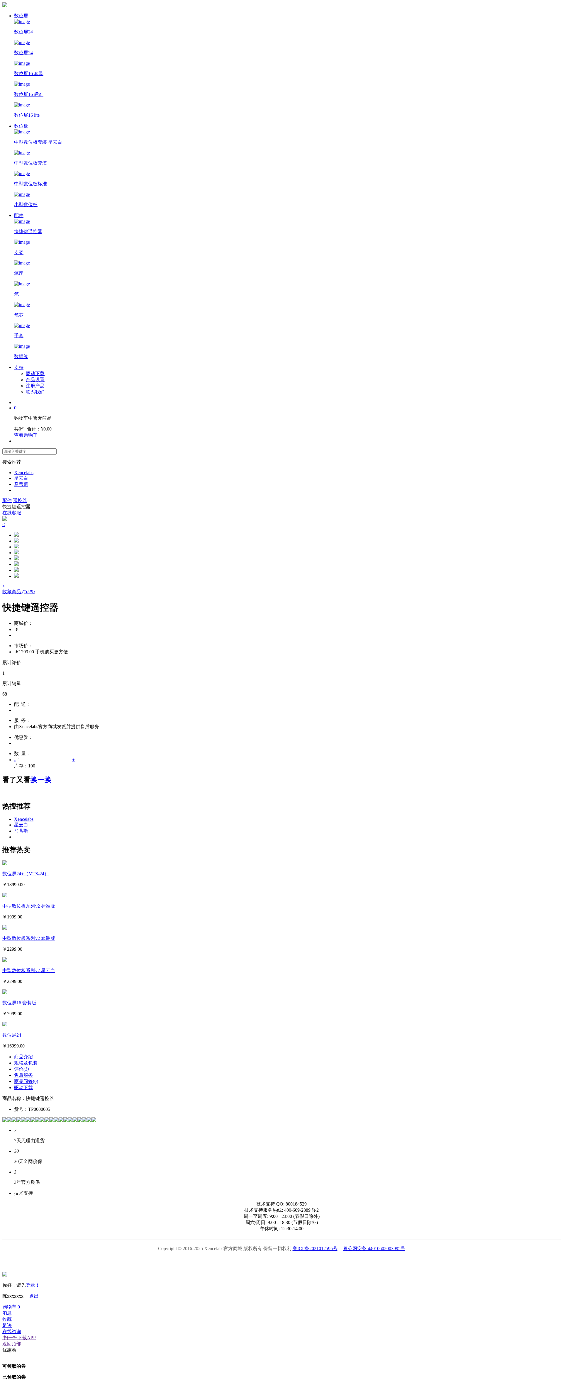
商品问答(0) (26, 1081)
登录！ (33, 1285)
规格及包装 (26, 1062)
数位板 (21, 125)
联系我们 (35, 391)
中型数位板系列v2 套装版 (28, 938)
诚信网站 (315, 1261)
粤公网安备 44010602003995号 (374, 1248)
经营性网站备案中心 (215, 1261)
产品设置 (35, 379)
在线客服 (11, 512)
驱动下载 (35, 373)
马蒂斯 (21, 484)
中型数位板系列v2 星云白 (28, 970)
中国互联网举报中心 (348, 1261)
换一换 (41, 780)
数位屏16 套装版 (19, 1002)
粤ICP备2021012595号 (315, 1248)
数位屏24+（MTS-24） (25, 873)
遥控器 (20, 500)
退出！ (36, 1296)
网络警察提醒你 (282, 1261)
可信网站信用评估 (248, 1261)
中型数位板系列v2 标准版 (28, 905)
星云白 (21, 478)
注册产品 (35, 385)
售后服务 (23, 1075)
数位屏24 (11, 1035)
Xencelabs (23, 472)
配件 (18, 215)
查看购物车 (26, 435)
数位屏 (21, 15)
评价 (21, 1069)
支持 (18, 367)
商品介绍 (23, 1056)
